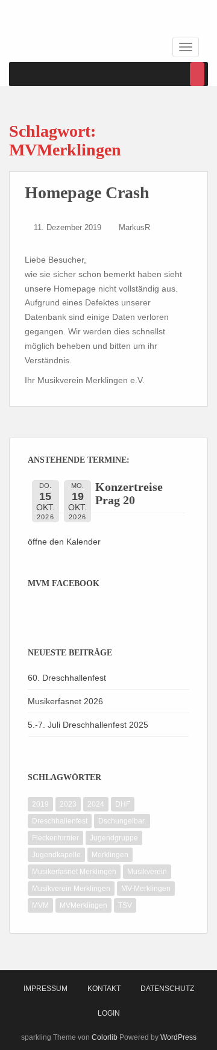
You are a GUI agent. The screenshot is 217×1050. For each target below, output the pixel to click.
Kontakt (104, 988)
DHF (122, 804)
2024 (95, 804)
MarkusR (134, 227)
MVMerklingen (83, 905)
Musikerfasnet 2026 (65, 701)
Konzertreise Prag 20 (129, 493)
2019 (40, 804)
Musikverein (147, 871)
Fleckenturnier (55, 838)
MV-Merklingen (146, 888)
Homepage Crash (87, 192)
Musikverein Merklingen (71, 888)
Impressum (46, 988)
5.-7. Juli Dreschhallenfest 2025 (88, 725)
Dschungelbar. (122, 821)
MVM (40, 905)
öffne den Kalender (64, 541)
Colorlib (105, 1037)
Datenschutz (167, 988)
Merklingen (110, 855)
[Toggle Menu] (197, 74)
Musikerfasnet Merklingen (74, 871)
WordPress (178, 1037)
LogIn (109, 1013)
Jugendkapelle (56, 855)
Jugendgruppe (114, 838)
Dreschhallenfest (59, 821)
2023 (68, 804)
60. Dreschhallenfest (67, 678)
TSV (125, 905)
